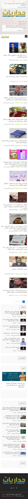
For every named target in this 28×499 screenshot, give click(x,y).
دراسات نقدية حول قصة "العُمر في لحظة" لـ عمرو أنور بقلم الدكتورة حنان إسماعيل (15, 99)
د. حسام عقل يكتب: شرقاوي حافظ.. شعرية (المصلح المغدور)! (15, 56)
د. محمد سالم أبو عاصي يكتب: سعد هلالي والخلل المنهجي (11, 326)
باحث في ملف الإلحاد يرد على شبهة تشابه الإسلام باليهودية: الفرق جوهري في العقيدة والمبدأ (16, 27)
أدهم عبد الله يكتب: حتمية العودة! (11, 333)
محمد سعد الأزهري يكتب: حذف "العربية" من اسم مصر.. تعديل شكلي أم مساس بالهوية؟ (11, 339)
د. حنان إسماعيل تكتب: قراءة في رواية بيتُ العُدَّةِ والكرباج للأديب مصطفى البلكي (15, 291)
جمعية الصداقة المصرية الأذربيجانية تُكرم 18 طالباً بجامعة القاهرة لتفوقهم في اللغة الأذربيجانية (11, 409)
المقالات (23, 307)
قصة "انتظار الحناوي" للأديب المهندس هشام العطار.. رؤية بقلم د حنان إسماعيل (15, 120)
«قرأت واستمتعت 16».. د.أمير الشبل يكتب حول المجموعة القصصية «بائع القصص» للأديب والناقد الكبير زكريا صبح (14, 228)
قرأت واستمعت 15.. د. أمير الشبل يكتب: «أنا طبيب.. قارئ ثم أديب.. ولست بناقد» (15, 248)
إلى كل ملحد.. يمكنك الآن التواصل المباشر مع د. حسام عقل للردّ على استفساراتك (15, 385)
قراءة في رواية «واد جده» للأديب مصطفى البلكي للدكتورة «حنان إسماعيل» (15, 184)
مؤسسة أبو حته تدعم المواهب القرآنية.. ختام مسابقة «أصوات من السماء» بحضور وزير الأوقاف (12, 416)
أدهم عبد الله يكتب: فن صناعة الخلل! (12, 348)
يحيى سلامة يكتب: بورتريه (19, 269)
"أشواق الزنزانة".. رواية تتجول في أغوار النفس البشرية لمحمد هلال (14, 141)
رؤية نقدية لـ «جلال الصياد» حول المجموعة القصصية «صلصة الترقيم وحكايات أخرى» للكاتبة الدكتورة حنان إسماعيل (15, 164)
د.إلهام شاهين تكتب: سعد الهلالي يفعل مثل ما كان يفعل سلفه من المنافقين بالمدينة (12, 313)
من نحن (4, 496)
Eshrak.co (3, 494)
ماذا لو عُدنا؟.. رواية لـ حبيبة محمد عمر (16, 76)
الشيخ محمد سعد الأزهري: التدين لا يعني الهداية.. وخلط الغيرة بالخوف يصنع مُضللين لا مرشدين (11, 445)
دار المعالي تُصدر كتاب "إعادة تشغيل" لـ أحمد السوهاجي (13, 430)
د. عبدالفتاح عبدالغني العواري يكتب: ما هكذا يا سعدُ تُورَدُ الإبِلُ (11, 320)
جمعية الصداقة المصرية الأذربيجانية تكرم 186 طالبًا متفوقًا (11, 424)
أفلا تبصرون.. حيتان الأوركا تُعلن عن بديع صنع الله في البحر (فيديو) (11, 453)
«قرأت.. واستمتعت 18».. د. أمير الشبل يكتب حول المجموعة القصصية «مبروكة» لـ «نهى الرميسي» (15, 207)
